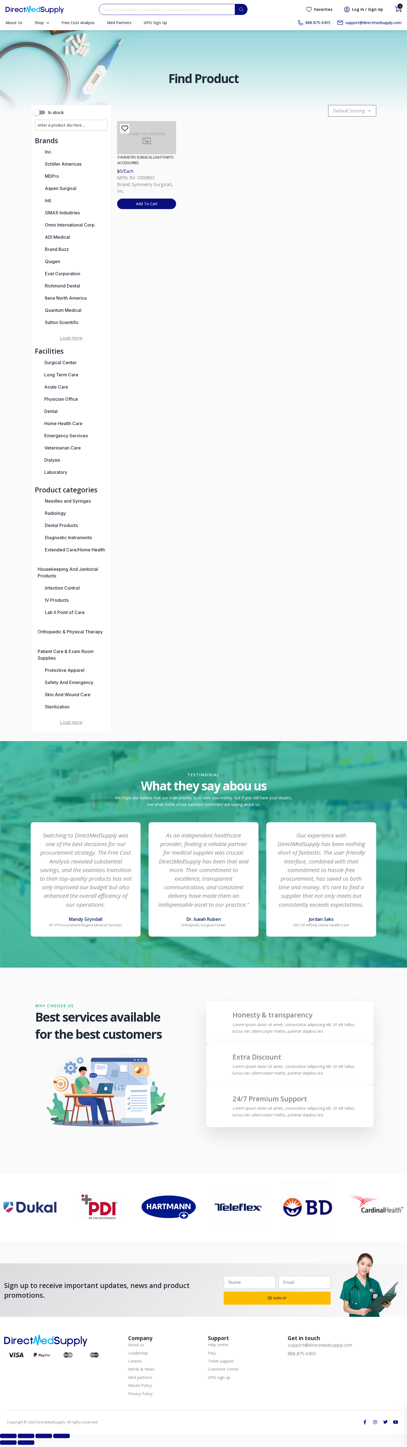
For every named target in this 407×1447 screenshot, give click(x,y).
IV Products (57, 600)
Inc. (48, 152)
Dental (51, 411)
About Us (14, 22)
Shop (39, 22)
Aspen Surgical (60, 188)
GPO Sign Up (155, 22)
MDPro (52, 176)
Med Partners (119, 22)
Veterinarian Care (62, 448)
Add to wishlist (125, 128)
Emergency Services (66, 435)
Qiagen (52, 261)
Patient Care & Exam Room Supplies (66, 655)
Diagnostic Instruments (68, 537)
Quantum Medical (63, 310)
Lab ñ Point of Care (65, 612)
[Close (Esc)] (61, 1436)
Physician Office (61, 399)
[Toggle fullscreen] (26, 1436)
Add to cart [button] (147, 203)
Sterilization (57, 707)
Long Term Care (61, 374)
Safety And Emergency (69, 682)
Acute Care (56, 387)
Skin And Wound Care (68, 694)
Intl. (48, 200)
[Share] (43, 1436)
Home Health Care (63, 423)
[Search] (241, 9)
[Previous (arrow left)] (8, 1442)
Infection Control (62, 588)
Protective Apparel (64, 670)
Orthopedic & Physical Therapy (70, 631)
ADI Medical (57, 237)
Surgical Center (60, 362)
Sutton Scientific (62, 322)
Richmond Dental (62, 286)
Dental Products (61, 525)
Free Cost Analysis (78, 22)
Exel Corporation (62, 273)
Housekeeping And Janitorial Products (68, 572)
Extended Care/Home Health (75, 549)
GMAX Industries (62, 212)
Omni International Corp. (70, 225)
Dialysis (52, 460)
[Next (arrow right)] (26, 1442)
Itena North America (66, 298)
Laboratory (55, 472)
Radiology (55, 513)
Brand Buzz (57, 249)
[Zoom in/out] (8, 1436)
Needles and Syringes (68, 501)
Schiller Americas (63, 164)
